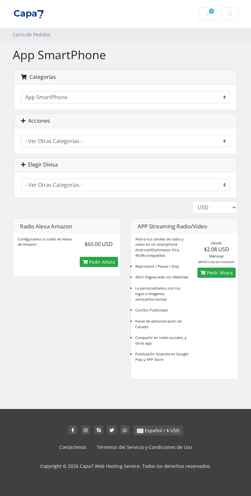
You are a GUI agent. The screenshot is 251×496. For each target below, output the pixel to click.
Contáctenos (72, 447)
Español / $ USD (161, 430)
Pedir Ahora (101, 262)
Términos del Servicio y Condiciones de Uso (144, 447)
